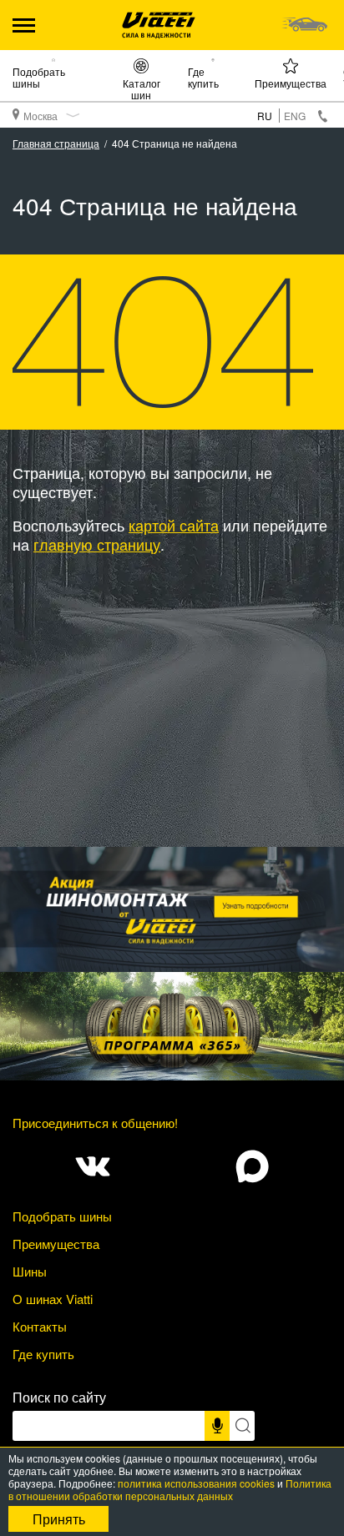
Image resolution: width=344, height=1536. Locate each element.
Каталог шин (141, 88)
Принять (59, 1518)
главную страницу (96, 544)
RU (264, 115)
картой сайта (174, 525)
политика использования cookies (196, 1483)
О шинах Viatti (53, 1298)
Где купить (203, 76)
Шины (30, 1271)
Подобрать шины (39, 76)
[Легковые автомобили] (304, 25)
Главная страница (56, 143)
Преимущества (290, 82)
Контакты (40, 1326)
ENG (295, 115)
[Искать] (242, 1426)
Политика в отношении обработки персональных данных (169, 1489)
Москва (40, 115)
